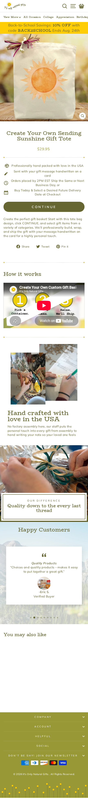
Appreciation (65, 17)
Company (43, 716)
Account (43, 726)
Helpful (43, 736)
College (48, 17)
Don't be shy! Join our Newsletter (43, 755)
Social (42, 745)
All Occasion (32, 17)
